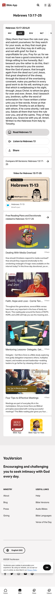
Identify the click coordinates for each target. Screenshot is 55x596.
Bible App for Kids (36, 432)
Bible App (17, 432)
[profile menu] (47, 5)
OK (47, 567)
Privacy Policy (32, 570)
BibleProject (15, 207)
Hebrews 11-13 (20, 204)
